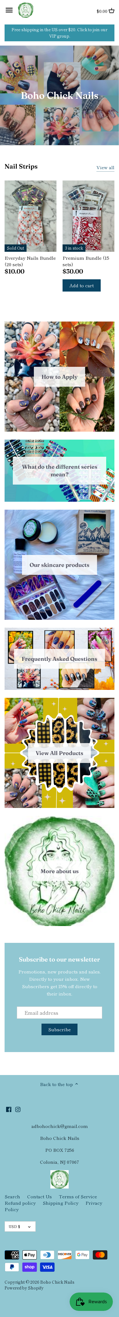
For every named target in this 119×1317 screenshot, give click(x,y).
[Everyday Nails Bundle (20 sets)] (30, 216)
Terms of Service (78, 1196)
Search (12, 1196)
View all (105, 167)
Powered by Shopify (24, 1288)
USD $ (14, 1226)
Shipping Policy (60, 1203)
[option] (59, 96)
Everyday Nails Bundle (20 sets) (30, 261)
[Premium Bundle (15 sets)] (88, 216)
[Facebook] (8, 1109)
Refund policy (20, 1203)
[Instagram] (17, 1109)
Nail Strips (21, 166)
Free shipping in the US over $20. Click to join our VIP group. (59, 32)
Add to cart (82, 285)
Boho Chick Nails (57, 1282)
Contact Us (39, 1196)
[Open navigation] (9, 10)
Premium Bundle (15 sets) (86, 261)
